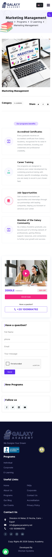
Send (9, 372)
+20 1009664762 (27, 309)
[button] (39, 5)
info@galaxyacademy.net (20, 525)
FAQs (29, 485)
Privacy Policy (33, 505)
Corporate (8, 467)
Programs (22, 22)
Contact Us (32, 495)
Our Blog (8, 500)
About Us (8, 490)
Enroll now (26, 297)
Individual (8, 462)
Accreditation (33, 500)
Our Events (9, 505)
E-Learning (36, 22)
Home (10, 22)
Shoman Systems (26, 551)
